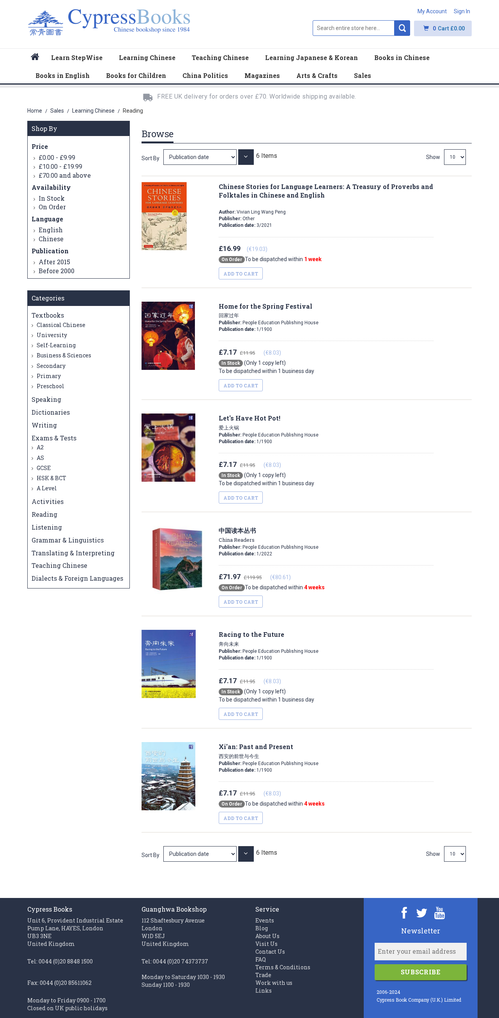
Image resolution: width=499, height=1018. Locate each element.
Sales (57, 111)
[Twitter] (422, 912)
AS (39, 457)
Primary (48, 376)
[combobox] (354, 28)
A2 (39, 447)
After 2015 (54, 262)
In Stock (52, 198)
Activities (48, 501)
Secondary (50, 365)
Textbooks (48, 315)
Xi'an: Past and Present (256, 751)
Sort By (150, 158)
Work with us (273, 982)
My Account (432, 11)
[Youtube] (439, 912)
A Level (46, 488)
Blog (261, 928)
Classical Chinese (60, 325)
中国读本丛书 (237, 534)
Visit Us (266, 943)
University (51, 335)
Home (35, 111)
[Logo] (109, 26)
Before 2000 (56, 271)
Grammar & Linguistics (68, 540)
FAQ (260, 959)
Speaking (46, 399)
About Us (267, 936)
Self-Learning (55, 345)
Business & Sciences (63, 355)
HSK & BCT (50, 478)
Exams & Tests (54, 438)
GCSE (43, 468)
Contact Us (270, 951)
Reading (44, 514)
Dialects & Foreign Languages (77, 578)
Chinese (51, 239)
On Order (52, 207)
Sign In (462, 11)
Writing (44, 425)
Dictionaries (51, 412)
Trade (263, 975)
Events (264, 920)
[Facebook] (404, 912)
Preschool (49, 386)
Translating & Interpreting (73, 553)
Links (263, 990)
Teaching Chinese (59, 565)
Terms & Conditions (282, 967)
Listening (47, 527)
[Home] (35, 58)
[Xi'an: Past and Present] (200, 853)
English (51, 230)
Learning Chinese (94, 111)
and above (65, 175)
